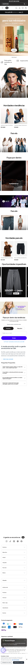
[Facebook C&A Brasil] (21, 541)
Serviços (4, 597)
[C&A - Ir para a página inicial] (7, 8)
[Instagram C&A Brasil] (6, 541)
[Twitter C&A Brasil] (18, 541)
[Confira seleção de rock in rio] (14, 207)
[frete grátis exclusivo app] (14, 14)
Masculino (19, 328)
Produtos (4, 592)
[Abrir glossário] (16, 580)
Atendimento (5, 607)
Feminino (8, 328)
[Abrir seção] (16, 547)
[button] (16, 8)
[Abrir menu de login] (20, 8)
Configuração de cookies (6, 662)
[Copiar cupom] (24, 4)
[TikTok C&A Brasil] (10, 541)
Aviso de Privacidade (15, 659)
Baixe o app (5, 602)
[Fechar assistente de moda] (25, 640)
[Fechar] (26, 659)
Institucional (5, 587)
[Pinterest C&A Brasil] (14, 541)
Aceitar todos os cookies (18, 662)
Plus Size (4, 567)
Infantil (4, 557)
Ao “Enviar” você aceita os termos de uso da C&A (14, 341)
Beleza (4, 572)
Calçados (5, 562)
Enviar (14, 338)
